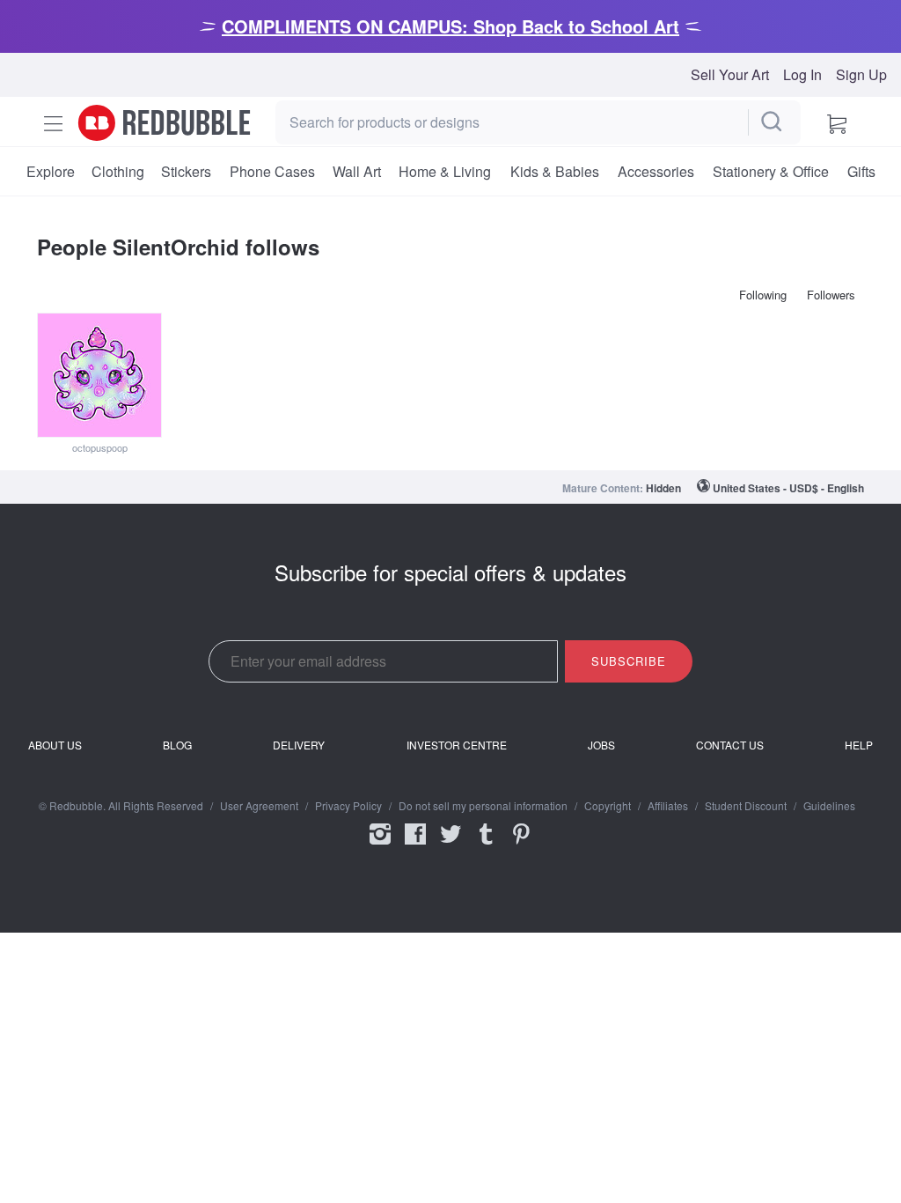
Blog (177, 745)
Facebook (415, 845)
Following (763, 294)
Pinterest (520, 845)
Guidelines (829, 806)
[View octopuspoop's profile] (99, 375)
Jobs (601, 745)
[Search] (772, 122)
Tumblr (485, 845)
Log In (802, 75)
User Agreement (259, 806)
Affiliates (668, 806)
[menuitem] (50, 171)
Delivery (299, 745)
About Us (55, 745)
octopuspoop (100, 447)
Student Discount (746, 806)
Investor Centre (457, 745)
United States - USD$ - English (788, 488)
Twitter (450, 845)
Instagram (380, 845)
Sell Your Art (730, 75)
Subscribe (628, 661)
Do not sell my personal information (483, 806)
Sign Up (861, 75)
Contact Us (730, 745)
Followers (831, 294)
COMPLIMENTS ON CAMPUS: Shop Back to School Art (450, 26)
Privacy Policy (348, 806)
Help (859, 745)
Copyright (607, 806)
